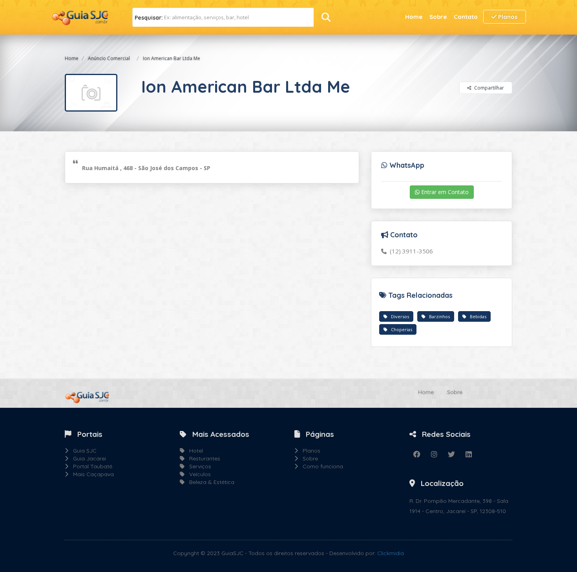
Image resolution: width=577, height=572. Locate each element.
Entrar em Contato (444, 192)
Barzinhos (437, 316)
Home (413, 16)
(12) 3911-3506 (410, 251)
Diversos (398, 316)
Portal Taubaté (90, 466)
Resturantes (202, 458)
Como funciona (320, 466)
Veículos (197, 474)
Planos (507, 16)
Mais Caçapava (91, 474)
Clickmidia (390, 553)
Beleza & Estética (209, 482)
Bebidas (476, 316)
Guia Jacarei (87, 458)
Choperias (399, 329)
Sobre (438, 16)
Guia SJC (82, 450)
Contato (466, 16)
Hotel (193, 450)
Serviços (197, 466)
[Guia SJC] (80, 16)
